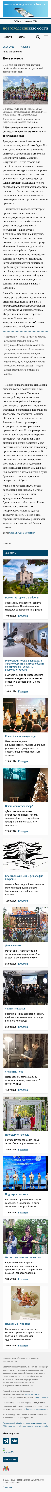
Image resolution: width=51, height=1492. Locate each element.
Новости (7, 37)
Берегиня (30, 532)
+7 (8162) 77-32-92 (32, 1394)
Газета (21, 37)
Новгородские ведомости (37, 1409)
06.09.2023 (8, 46)
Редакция (7, 1487)
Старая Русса (16, 532)
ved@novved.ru (41, 1397)
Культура (25, 46)
